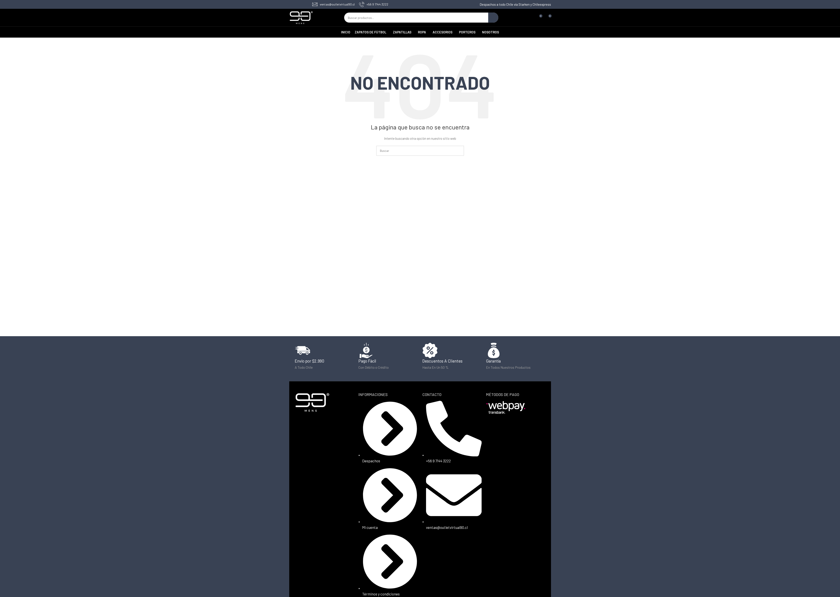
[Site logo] (301, 17)
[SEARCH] (493, 18)
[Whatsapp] (455, 544)
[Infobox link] (333, 4)
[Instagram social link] (297, 4)
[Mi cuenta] (531, 17)
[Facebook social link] (292, 4)
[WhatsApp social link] (303, 4)
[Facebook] (427, 544)
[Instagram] (441, 544)
